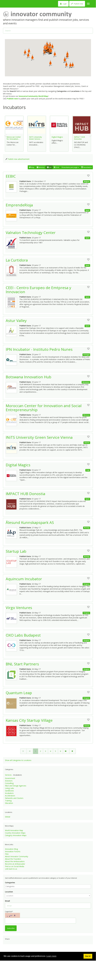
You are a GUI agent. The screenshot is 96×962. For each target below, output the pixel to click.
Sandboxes (9, 790)
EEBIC (11, 176)
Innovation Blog (11, 849)
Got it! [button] (88, 956)
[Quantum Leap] (12, 703)
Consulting (9, 783)
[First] (23, 751)
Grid (57, 167)
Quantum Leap (19, 692)
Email (7, 901)
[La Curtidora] (12, 270)
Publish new (78, 4)
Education (9, 803)
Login (64, 4)
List (50, 167)
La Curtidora (17, 260)
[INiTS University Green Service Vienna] (12, 447)
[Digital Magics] (12, 475)
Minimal (41, 167)
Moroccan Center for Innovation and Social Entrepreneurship (44, 407)
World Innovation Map (14, 830)
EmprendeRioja (19, 205)
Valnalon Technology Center (31, 232)
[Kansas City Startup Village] (12, 730)
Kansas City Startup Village (29, 720)
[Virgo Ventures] (12, 618)
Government (10, 778)
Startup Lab (16, 551)
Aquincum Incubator (24, 578)
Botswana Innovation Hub (28, 376)
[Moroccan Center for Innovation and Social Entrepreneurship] (12, 420)
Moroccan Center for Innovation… (14, 138)
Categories (10, 882)
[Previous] (30, 751)
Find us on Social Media (14, 866)
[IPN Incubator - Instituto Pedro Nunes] (12, 359)
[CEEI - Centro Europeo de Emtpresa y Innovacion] (12, 302)
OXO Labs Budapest (23, 635)
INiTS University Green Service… (35, 138)
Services (8, 775)
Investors (8, 781)
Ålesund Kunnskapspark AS (30, 522)
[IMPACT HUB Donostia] (12, 504)
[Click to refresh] (12, 915)
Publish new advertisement (18, 159)
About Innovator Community (16, 856)
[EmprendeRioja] (12, 215)
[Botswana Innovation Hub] (12, 387)
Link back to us (11, 869)
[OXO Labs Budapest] (12, 645)
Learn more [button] (51, 956)
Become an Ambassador (15, 864)
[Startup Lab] (12, 561)
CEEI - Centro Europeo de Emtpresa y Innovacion (38, 289)
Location (9, 892)
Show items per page (69, 167)
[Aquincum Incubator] (12, 589)
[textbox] (48, 886)
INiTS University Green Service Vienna (39, 437)
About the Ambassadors (15, 861)
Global (7, 817)
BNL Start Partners (22, 663)
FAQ (6, 854)
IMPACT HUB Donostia (79, 138)
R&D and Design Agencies (15, 786)
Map (32, 167)
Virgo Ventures (19, 607)
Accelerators (10, 795)
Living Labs (9, 788)
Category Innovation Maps (15, 835)
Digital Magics (57, 137)
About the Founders (13, 859)
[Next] (66, 751)
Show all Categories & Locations (18, 760)
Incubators (9, 793)
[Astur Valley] (12, 330)
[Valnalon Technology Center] (12, 242)
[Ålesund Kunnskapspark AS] (12, 532)
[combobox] (48, 886)
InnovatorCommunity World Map (33, 96)
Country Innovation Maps (15, 833)
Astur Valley (16, 320)
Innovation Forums (12, 851)
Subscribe (11, 928)
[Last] (72, 751)
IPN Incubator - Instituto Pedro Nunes (39, 349)
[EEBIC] (12, 186)
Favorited (87, 167)
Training (8, 800)
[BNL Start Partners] (12, 674)
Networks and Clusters (14, 798)
